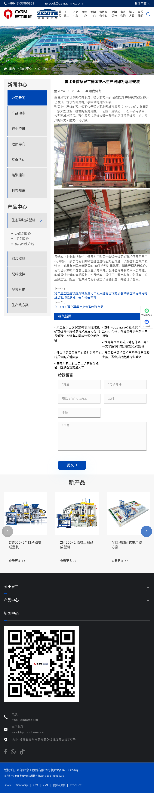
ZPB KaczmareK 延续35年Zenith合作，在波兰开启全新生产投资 (124, 331)
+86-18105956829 (21, 3)
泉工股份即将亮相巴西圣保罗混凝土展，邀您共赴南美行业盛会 (125, 355)
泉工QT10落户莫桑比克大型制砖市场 (78, 307)
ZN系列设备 (23, 234)
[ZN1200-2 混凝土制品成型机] (77, 513)
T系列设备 (22, 239)
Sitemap (21, 785)
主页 (12, 68)
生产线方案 (20, 305)
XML (45, 785)
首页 (60, 14)
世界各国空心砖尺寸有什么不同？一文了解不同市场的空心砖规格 (125, 344)
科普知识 (18, 190)
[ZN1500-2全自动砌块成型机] (25, 513)
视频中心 (84, 14)
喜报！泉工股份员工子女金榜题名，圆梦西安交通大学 (76, 365)
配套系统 (18, 289)
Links (7, 785)
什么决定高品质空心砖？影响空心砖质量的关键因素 (78, 355)
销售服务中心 (103, 14)
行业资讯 (18, 129)
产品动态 (18, 113)
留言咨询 (123, 14)
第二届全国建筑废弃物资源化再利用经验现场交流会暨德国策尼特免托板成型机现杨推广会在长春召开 (100, 295)
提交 (72, 465)
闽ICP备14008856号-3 (66, 770)
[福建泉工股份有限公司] (31, 14)
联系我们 (140, 14)
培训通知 (18, 175)
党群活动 (18, 159)
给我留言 (95, 91)
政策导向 (18, 144)
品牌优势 (114, 14)
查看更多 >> (17, 560)
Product (76, 785)
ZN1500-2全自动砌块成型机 (25, 545)
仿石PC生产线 (24, 244)
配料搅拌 (18, 274)
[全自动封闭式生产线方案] (128, 513)
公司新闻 (43, 68)
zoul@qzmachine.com (28, 732)
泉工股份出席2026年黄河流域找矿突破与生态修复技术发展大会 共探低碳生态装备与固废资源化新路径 (77, 334)
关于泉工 (66, 14)
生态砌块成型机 (23, 220)
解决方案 (131, 14)
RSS (35, 785)
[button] (7, 531)
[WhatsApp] (13, 751)
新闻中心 (93, 14)
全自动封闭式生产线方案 (127, 545)
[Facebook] (5, 751)
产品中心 (75, 14)
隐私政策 (59, 785)
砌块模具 (18, 259)
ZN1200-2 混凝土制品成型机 (76, 545)
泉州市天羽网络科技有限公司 (30, 776)
